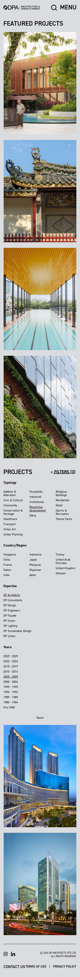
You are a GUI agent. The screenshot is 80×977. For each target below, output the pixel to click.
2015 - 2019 (10, 666)
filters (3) (64, 471)
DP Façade (9, 616)
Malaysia (35, 565)
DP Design (9, 605)
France (7, 565)
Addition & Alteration (9, 493)
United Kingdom (65, 568)
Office (32, 516)
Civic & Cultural (13, 500)
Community (10, 505)
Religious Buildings (61, 493)
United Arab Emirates (63, 561)
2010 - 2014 (10, 672)
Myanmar (35, 570)
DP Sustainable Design (17, 631)
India (6, 575)
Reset (40, 718)
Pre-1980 (9, 707)
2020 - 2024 (10, 661)
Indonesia (35, 554)
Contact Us (14, 966)
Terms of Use (36, 966)
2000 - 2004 (10, 682)
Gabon (7, 570)
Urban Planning (13, 534)
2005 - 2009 (10, 677)
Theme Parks (64, 519)
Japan (33, 560)
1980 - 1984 (10, 702)
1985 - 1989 (10, 697)
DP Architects (11, 595)
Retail (59, 505)
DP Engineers (11, 610)
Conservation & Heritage (13, 512)
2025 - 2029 (10, 656)
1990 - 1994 (10, 692)
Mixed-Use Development (37, 509)
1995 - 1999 (10, 687)
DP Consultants (12, 600)
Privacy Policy (64, 966)
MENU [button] (68, 7)
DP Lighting (10, 626)
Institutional (36, 502)
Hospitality (36, 492)
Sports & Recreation (62, 512)
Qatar (32, 575)
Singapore (9, 554)
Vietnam (61, 573)
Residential (62, 500)
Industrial (35, 497)
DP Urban (9, 636)
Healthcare (10, 519)
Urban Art (9, 529)
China (6, 560)
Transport (9, 524)
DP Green (9, 621)
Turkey (60, 554)
